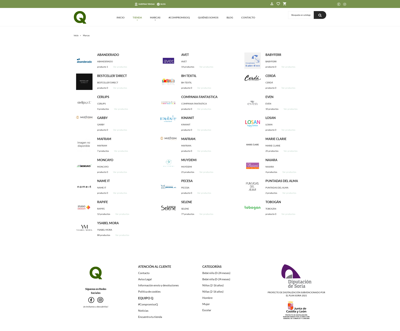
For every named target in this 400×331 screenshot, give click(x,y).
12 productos (103, 214)
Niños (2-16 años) (213, 285)
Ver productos (120, 66)
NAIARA (271, 160)
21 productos (187, 172)
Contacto (144, 273)
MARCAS (155, 17)
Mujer (206, 304)
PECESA (187, 181)
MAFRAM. (188, 139)
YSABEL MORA (108, 223)
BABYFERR (273, 55)
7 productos (103, 151)
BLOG (230, 17)
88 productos (103, 235)
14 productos (187, 66)
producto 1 (102, 66)
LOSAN (270, 118)
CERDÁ (270, 76)
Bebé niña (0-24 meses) (216, 279)
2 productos (271, 193)
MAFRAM (104, 139)
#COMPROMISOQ (179, 17)
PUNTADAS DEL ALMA (281, 181)
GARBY (102, 118)
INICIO (121, 17)
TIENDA (137, 17)
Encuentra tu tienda (150, 317)
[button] (272, 4)
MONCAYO (105, 160)
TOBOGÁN (273, 202)
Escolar (206, 310)
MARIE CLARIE (275, 139)
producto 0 (270, 66)
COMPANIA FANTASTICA (199, 97)
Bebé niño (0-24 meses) (216, 273)
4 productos (103, 109)
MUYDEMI (189, 160)
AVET (185, 55)
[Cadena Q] (80, 17)
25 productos (271, 151)
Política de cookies (149, 291)
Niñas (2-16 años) (212, 291)
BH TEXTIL (188, 76)
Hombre (207, 297)
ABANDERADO (108, 55)
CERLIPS (103, 97)
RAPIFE (102, 202)
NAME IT (103, 181)
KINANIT (187, 118)
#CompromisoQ (148, 304)
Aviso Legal (145, 279)
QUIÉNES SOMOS (208, 17)
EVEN (269, 97)
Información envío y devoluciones (158, 285)
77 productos (187, 214)
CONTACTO (248, 17)
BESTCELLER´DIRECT (112, 76)
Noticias (143, 310)
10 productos (271, 109)
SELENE (186, 202)
